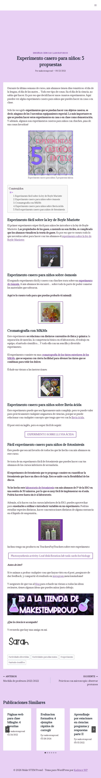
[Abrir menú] (95, 5)
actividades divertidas (19, 657)
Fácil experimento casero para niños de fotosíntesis (40, 209)
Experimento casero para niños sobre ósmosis (37, 199)
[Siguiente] (94, 729)
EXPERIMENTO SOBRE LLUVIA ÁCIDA (50, 434)
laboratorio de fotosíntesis (40, 487)
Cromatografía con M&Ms (28, 202)
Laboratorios (60, 53)
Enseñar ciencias (42, 53)
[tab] (45, 752)
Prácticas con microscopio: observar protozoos (78, 680)
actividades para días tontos (44, 657)
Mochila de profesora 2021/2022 (21, 679)
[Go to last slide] (7, 729)
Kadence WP (81, 770)
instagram (58, 576)
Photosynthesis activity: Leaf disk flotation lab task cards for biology (50, 555)
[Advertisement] (50, 30)
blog (37, 583)
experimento (66, 657)
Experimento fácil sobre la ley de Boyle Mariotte (38, 196)
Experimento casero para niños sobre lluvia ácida (39, 206)
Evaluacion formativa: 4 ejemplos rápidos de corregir (48, 722)
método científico (17, 662)
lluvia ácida (78, 417)
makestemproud (46, 71)
